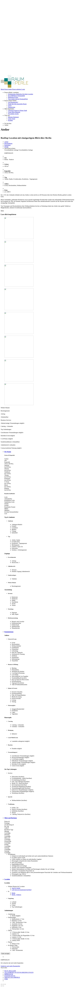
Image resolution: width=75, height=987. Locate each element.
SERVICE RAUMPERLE (12, 977)
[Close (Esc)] (1, 984)
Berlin (13, 893)
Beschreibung (8, 143)
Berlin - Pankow (16, 894)
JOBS (6, 979)
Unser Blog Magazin (14, 112)
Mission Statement (13, 117)
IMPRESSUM (8, 974)
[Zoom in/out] (5, 984)
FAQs (10, 105)
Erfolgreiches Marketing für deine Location (20, 94)
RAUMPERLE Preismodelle (16, 95)
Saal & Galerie (16, 888)
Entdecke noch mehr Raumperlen (10, 966)
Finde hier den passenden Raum (17, 104)
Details (6, 147)
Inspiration (7, 145)
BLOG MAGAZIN (10, 971)
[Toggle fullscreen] (3, 984)
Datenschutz (11, 107)
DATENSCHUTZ (9, 976)
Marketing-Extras (13, 97)
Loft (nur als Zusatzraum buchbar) (21, 890)
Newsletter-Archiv (13, 114)
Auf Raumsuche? (13, 102)
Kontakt (10, 120)
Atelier (6, 142)
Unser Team (11, 118)
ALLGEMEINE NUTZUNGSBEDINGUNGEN (18, 972)
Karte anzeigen (5, 953)
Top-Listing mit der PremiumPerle (18, 99)
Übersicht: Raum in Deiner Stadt (17, 110)
